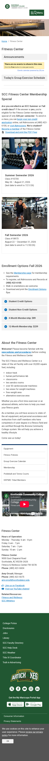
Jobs (5, 633)
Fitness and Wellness (12, 597)
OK (8, 741)
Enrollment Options (37, 289)
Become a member (11, 129)
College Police (10, 623)
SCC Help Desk (10, 647)
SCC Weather (9, 652)
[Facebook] (3, 585)
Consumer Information (14, 716)
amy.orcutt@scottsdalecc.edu (16, 580)
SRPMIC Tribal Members (15, 480)
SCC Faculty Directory (13, 643)
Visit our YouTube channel (17, 589)
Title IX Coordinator (12, 657)
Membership (9, 467)
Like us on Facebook (15, 585)
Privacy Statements (12, 721)
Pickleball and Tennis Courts (16, 474)
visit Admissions (18, 125)
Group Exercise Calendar (15, 461)
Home (4, 41)
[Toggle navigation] (36, 13)
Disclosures (8, 628)
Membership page (22, 273)
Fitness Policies (11, 455)
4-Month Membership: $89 (22, 318)
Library (6, 638)
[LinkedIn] (37, 688)
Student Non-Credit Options (23, 309)
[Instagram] (31, 688)
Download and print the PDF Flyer (21, 132)
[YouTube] (3, 589)
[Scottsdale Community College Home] (16, 6)
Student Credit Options (20, 301)
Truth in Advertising (12, 662)
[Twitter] (11, 688)
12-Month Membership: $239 (23, 326)
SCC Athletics (8, 600)
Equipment (8, 448)
